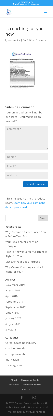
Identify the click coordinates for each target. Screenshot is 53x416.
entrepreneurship (16, 354)
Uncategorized (14, 365)
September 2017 (15, 307)
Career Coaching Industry (20, 342)
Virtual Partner (35, 411)
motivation (12, 359)
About (14, 380)
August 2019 (12, 290)
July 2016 (10, 329)
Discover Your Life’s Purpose (22, 261)
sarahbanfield (14, 40)
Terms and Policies (32, 384)
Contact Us (25, 389)
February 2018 (14, 301)
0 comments (41, 40)
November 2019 (15, 285)
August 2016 (12, 324)
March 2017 (12, 313)
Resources (14, 384)
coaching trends (15, 348)
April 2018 (11, 296)
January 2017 (13, 318)
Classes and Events (30, 380)
